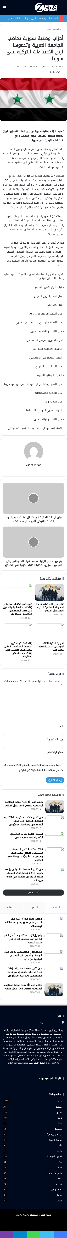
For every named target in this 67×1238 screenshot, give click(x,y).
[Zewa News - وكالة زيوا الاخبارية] (46, 7)
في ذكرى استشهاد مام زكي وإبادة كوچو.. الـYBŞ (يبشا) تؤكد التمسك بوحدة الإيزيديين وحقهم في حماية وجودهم (24, 875)
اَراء (60, 1145)
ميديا (59, 1195)
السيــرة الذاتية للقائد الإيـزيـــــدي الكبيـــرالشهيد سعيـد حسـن (29, 18)
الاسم (60, 726)
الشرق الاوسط (54, 1156)
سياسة (58, 1107)
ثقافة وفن (56, 1189)
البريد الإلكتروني (55, 739)
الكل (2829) (33, 892)
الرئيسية (57, 29)
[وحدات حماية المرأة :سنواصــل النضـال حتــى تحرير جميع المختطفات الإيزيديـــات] (53, 923)
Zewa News (33, 465)
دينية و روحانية (54, 1134)
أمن (60, 1162)
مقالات (58, 1123)
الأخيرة (34, 907)
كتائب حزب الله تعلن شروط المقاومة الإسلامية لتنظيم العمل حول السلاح (50, 607)
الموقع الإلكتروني (55, 752)
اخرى (59, 1151)
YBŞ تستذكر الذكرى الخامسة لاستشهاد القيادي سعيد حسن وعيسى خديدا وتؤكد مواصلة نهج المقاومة (18, 650)
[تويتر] (36, 1069)
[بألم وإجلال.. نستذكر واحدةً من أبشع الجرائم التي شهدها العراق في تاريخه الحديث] (53, 940)
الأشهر (56, 907)
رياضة (59, 1178)
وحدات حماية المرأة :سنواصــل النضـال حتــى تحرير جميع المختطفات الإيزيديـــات (23, 922)
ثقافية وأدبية (55, 1140)
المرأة (59, 1167)
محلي (59, 1112)
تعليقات (11, 907)
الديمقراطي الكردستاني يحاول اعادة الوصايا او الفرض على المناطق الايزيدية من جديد (23, 955)
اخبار (49, 29)
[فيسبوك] (40, 1069)
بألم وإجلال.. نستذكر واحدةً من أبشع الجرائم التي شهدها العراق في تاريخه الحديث (23, 939)
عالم (60, 1118)
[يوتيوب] (31, 1069)
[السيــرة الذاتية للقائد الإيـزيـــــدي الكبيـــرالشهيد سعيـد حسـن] (49, 631)
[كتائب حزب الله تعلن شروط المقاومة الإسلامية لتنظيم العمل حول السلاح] (49, 592)
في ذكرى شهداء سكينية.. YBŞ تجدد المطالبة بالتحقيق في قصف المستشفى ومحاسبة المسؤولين (17, 609)
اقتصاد (58, 1184)
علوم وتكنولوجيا (54, 1173)
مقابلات (58, 1200)
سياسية (58, 1129)
